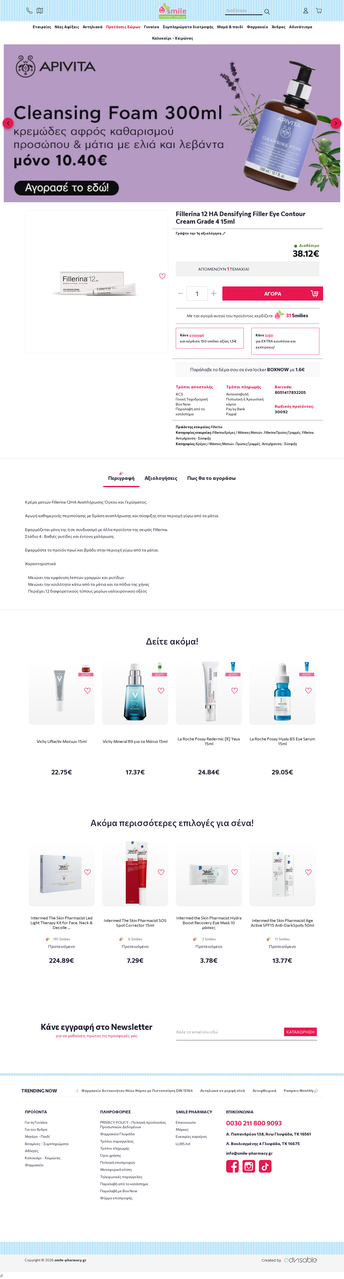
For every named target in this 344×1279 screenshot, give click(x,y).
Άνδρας (279, 26)
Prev (77, 1091)
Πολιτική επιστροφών (117, 1162)
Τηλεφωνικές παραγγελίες (121, 1177)
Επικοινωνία (186, 1122)
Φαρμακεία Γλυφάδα (117, 1134)
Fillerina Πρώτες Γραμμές (282, 432)
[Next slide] (335, 123)
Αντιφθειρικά (264, 1090)
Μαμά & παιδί (230, 26)
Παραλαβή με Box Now (118, 1191)
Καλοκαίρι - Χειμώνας (172, 38)
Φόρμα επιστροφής (116, 1198)
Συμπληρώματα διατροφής (188, 26)
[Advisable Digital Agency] (289, 1259)
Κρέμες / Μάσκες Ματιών (215, 444)
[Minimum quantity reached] (181, 293)
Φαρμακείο (257, 26)
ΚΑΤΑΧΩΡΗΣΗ (300, 1031)
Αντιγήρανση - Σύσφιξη (279, 444)
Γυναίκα (151, 26)
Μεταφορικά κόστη (116, 1169)
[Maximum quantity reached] (214, 293)
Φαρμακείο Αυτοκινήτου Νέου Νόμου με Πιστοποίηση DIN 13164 (137, 1090)
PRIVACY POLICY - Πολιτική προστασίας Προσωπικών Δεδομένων (133, 1124)
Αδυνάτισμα (300, 26)
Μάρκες (182, 1129)
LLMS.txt (183, 1144)
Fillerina (216, 427)
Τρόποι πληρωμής (114, 1148)
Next (317, 1091)
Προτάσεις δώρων (123, 26)
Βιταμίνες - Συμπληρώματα (46, 1144)
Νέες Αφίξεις (67, 26)
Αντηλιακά (92, 26)
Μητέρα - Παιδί (37, 1136)
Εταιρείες (42, 26)
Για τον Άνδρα (36, 1129)
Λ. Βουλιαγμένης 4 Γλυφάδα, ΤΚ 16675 (263, 1143)
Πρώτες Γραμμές (248, 444)
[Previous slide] (8, 123)
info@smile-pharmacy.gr (249, 1153)
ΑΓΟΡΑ (272, 293)
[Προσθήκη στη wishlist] (87, 691)
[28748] (96, 281)
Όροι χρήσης (110, 1155)
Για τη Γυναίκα (36, 1122)
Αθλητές (32, 1151)
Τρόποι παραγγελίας (117, 1141)
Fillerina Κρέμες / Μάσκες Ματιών (237, 432)
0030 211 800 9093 (254, 1123)
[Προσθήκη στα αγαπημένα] (162, 276)
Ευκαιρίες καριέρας (191, 1136)
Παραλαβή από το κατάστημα (124, 1184)
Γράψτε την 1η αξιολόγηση (199, 233)
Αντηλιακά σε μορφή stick (222, 1090)
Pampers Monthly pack (303, 1090)
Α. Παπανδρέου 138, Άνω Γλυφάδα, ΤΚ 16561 (268, 1133)
